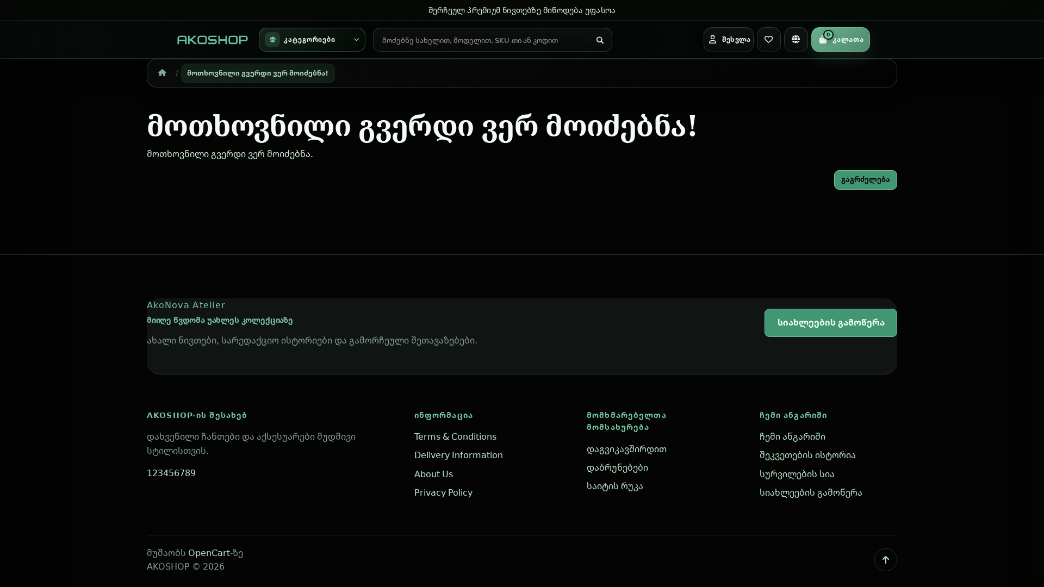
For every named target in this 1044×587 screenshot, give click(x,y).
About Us (433, 474)
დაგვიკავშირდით (627, 449)
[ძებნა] (600, 40)
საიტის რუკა (615, 486)
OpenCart (209, 553)
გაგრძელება (865, 179)
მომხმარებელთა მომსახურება (627, 421)
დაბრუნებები (617, 467)
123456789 (171, 473)
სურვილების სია (797, 474)
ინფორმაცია (443, 415)
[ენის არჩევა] (796, 39)
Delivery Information (458, 455)
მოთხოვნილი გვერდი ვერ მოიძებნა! (257, 73)
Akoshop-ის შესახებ (197, 415)
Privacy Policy (443, 492)
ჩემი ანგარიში (794, 415)
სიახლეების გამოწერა (831, 322)
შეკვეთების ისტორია (808, 455)
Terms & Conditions (455, 436)
